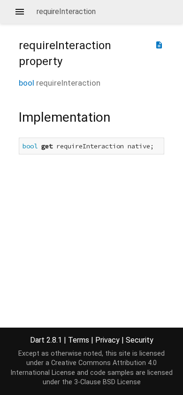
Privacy (107, 340)
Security (139, 340)
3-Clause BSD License (107, 382)
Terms (78, 340)
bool (26, 83)
